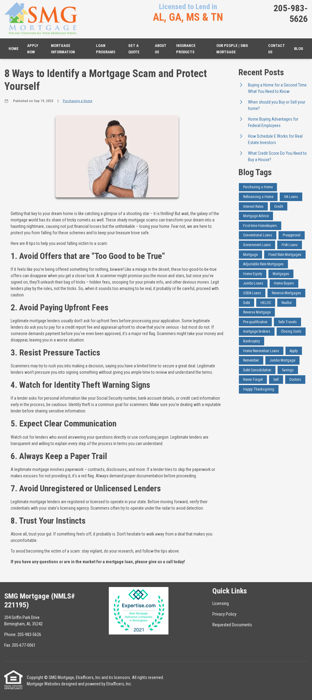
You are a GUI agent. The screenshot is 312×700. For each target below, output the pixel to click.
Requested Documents (232, 624)
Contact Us (276, 48)
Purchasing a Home (77, 101)
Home (14, 48)
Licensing (220, 603)
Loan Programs (105, 48)
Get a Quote (134, 48)
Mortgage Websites (43, 683)
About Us (160, 48)
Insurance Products (186, 48)
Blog (298, 48)
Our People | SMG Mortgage (232, 48)
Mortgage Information (63, 48)
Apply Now (32, 48)
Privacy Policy (224, 614)
